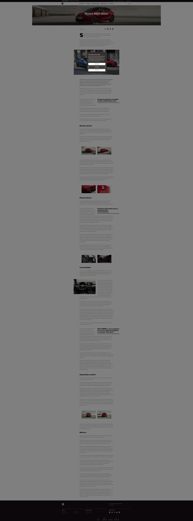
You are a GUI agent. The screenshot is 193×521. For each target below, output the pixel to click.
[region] (97, 62)
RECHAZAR (96, 70)
